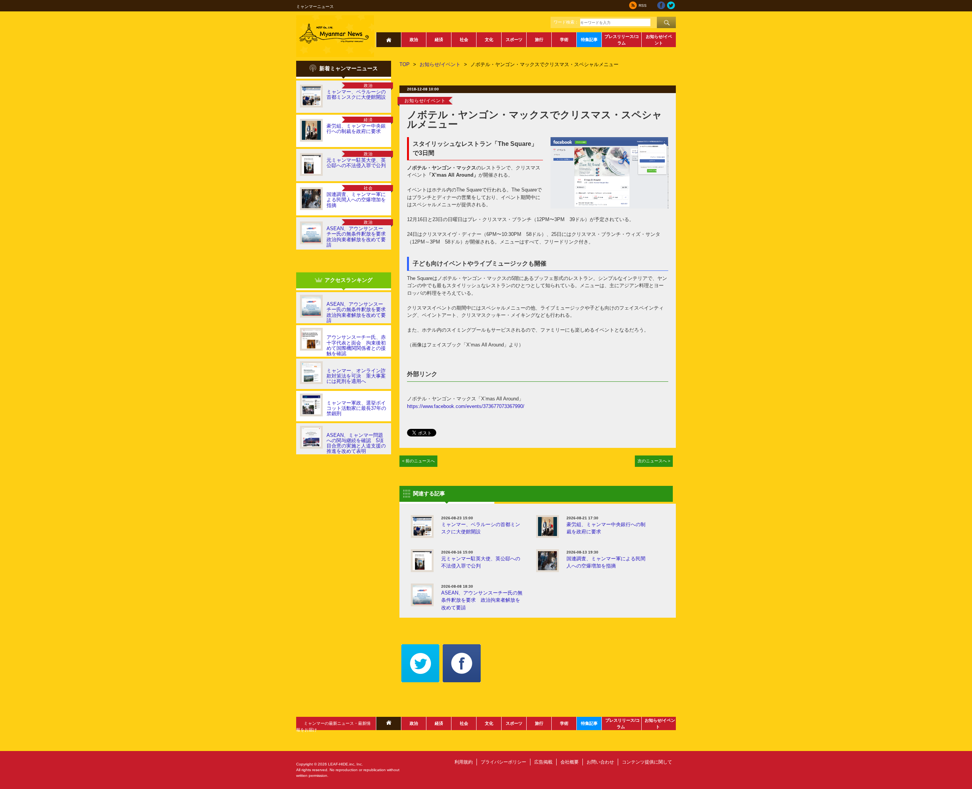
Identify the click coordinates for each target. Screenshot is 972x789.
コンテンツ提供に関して (647, 762)
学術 (564, 39)
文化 (489, 39)
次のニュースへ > (653, 461)
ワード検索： (566, 22)
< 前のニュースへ (418, 461)
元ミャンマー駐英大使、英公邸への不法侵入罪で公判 (356, 162)
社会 (464, 39)
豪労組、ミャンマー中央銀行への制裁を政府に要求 (356, 128)
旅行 (539, 39)
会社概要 (569, 762)
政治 (414, 39)
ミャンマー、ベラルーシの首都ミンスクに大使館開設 (356, 94)
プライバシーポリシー (503, 762)
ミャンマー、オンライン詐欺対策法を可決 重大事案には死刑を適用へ (356, 376)
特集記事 (589, 39)
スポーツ (514, 39)
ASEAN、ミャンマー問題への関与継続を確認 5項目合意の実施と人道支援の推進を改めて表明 (356, 443)
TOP (404, 64)
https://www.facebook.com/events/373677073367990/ (465, 406)
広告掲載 (543, 762)
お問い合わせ (600, 762)
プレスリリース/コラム (621, 39)
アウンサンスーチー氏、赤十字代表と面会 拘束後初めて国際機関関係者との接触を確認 (356, 345)
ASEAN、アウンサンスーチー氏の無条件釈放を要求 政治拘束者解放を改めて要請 (359, 237)
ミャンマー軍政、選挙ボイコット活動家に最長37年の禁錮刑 (356, 408)
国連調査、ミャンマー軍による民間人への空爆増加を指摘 (356, 199)
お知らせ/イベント (659, 39)
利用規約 (463, 762)
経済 (439, 39)
